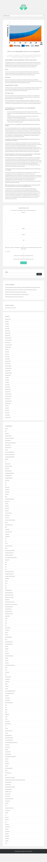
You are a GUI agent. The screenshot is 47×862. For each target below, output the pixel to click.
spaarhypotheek (8, 735)
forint (6, 543)
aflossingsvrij (8, 440)
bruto (6, 496)
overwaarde (7, 700)
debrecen (7, 508)
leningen (7, 653)
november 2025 (8, 340)
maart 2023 (7, 415)
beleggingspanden (9, 477)
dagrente (7, 506)
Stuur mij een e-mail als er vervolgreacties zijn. (23, 255)
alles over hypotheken (9, 452)
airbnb (6, 449)
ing (6, 620)
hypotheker (7, 616)
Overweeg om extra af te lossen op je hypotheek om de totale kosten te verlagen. (23, 119)
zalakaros (7, 838)
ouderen (6, 686)
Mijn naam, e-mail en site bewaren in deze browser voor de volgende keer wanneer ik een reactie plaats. (23, 248)
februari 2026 (7, 333)
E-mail (23, 234)
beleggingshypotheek (9, 473)
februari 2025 (7, 361)
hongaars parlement (9, 573)
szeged (6, 749)
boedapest (7, 489)
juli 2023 (7, 405)
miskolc (7, 662)
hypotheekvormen (9, 613)
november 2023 (8, 396)
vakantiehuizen (8, 782)
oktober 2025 (7, 342)
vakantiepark (8, 784)
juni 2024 (7, 380)
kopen (6, 632)
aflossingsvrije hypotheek (10, 442)
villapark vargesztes (9, 808)
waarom (7, 817)
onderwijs (7, 681)
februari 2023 (7, 417)
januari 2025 (7, 363)
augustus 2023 (8, 403)
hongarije (7, 578)
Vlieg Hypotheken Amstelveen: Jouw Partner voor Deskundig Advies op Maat (20, 289)
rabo (6, 712)
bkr (6, 482)
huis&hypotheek (8, 590)
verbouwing (7, 801)
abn (6, 431)
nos (6, 674)
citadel (6, 503)
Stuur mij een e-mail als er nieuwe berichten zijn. (23, 259)
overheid (7, 695)
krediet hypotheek (9, 641)
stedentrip (7, 744)
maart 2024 (7, 387)
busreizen (7, 501)
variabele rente (8, 791)
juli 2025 (7, 349)
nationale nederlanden (10, 665)
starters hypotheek (9, 737)
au (5, 461)
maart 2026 (7, 330)
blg (5, 484)
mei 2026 (7, 326)
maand (6, 658)
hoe (6, 569)
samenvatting (8, 723)
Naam (23, 228)
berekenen (7, 480)
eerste (6, 522)
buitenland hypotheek (9, 499)
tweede (6, 765)
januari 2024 (7, 391)
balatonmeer (7, 463)
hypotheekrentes (8, 611)
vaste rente (7, 796)
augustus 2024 (8, 375)
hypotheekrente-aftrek (18, 56)
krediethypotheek (9, 644)
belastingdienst (8, 470)
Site (23, 240)
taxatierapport (8, 754)
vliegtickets (7, 810)
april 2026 (7, 328)
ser (5, 726)
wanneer (7, 819)
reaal (6, 716)
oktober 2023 (7, 398)
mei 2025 (7, 354)
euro (6, 541)
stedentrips (7, 747)
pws (6, 707)
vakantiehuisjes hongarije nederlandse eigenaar (15, 779)
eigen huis (7, 529)
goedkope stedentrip (9, 552)
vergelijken (21, 57)
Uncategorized (17, 55)
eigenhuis (7, 534)
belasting (7, 468)
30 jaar (6, 428)
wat (6, 822)
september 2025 (8, 344)
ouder (6, 684)
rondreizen (7, 721)
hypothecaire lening (9, 597)
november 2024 (8, 368)
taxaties (6, 758)
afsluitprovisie (8, 447)
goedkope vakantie (9, 555)
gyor (6, 562)
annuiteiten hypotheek (10, 454)
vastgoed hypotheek (9, 798)
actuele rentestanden (9, 438)
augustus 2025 (8, 347)
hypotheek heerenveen (10, 602)
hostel (6, 581)
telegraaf (7, 763)
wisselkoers (7, 826)
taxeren (6, 761)
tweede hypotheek (9, 768)
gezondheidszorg (8, 545)
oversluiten (7, 698)
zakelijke (7, 836)
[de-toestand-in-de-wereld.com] (23, 6)
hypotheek (39, 55)
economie (7, 517)
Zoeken (6, 272)
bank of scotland (8, 466)
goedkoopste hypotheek (10, 550)
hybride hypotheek (9, 592)
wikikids (7, 824)
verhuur (6, 803)
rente (18, 57)
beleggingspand (8, 475)
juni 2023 (7, 408)
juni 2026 (7, 323)
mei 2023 (7, 410)
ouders (6, 688)
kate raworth (7, 627)
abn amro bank (8, 435)
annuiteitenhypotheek (9, 456)
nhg (6, 669)
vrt (5, 815)
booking (6, 494)
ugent (6, 770)
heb (6, 564)
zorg (6, 843)
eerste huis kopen (8, 524)
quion (6, 709)
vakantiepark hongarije (10, 786)
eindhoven (7, 536)
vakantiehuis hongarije (10, 777)
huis (6, 587)
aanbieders (24, 55)
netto (6, 667)
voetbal (6, 812)
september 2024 (8, 373)
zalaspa (6, 840)
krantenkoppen (8, 637)
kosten (24, 56)
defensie (7, 510)
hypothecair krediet (9, 595)
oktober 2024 (7, 370)
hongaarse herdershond (10, 576)
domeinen (7, 515)
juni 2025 (7, 351)
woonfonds (7, 831)
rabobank (7, 714)
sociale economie (8, 730)
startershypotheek (9, 740)
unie (6, 775)
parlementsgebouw (9, 702)
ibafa (6, 618)
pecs (6, 705)
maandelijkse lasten (29, 56)
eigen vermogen (8, 531)
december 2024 (8, 366)
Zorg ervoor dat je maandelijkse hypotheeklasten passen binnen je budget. (22, 111)
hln (6, 566)
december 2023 (8, 394)
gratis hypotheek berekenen (11, 557)
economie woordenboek (10, 520)
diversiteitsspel (8, 513)
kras (6, 639)
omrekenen (7, 679)
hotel (6, 583)
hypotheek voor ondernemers (11, 604)
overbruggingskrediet (9, 693)
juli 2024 (7, 377)
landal (6, 646)
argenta (6, 459)
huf (6, 585)
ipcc (6, 623)
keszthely (7, 630)
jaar (6, 625)
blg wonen (7, 487)
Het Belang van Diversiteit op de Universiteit (14, 296)
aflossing (30, 55)
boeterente (7, 492)
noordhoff (7, 672)
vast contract (7, 794)
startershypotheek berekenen (11, 742)
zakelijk (7, 833)
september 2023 (8, 401)
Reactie (23, 212)
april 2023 (7, 412)
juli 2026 (7, 321)
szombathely (7, 751)
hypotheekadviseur (10, 56)
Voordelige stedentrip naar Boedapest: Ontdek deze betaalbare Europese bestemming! (22, 287)
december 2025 (8, 337)
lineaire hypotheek (9, 655)
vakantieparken (8, 789)
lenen (6, 651)
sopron (6, 733)
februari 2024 (8, 389)
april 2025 (7, 356)
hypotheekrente (8, 609)
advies (27, 55)
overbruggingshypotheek (10, 690)
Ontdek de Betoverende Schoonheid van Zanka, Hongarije (17, 294)
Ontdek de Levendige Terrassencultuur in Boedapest (15, 292)
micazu (6, 660)
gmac (6, 548)
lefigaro (6, 648)
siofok (6, 728)
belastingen (34, 55)
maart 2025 (7, 358)
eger (6, 527)
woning (6, 829)
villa (6, 805)
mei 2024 (7, 382)
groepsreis (7, 559)
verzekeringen (26, 57)
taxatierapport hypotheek (10, 756)
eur (5, 538)
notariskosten (8, 676)
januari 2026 (7, 335)
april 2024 (7, 384)
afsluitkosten (8, 445)
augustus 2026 (8, 319)
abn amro (7, 433)
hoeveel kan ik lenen (9, 571)
